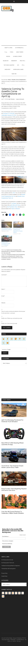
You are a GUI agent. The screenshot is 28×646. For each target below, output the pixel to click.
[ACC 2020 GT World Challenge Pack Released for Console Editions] (18, 225)
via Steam (13, 203)
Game (13, 208)
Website (3, 302)
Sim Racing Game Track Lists (7, 562)
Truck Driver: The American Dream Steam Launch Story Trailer (12, 466)
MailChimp (10, 543)
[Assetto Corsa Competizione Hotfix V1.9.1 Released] (6, 239)
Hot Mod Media (8, 638)
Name (3, 289)
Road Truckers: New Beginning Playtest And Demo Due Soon (14, 489)
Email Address (5, 536)
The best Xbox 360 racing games (8, 568)
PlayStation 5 (19, 251)
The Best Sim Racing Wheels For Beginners (10, 565)
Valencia (8, 259)
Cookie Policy (4, 576)
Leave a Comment (20, 99)
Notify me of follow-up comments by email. (11, 318)
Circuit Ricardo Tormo (15, 257)
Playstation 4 (13, 251)
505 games (9, 254)
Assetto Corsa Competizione (13, 250)
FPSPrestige (12, 639)
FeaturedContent (5, 251)
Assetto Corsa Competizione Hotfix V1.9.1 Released (5, 244)
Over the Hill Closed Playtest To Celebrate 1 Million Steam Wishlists (12, 512)
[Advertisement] (14, 29)
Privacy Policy (4, 573)
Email (3, 296)
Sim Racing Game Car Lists (7, 559)
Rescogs (19, 641)
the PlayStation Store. (12, 207)
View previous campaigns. (7, 540)
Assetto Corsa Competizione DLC (8, 256)
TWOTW (24, 638)
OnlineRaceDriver (14, 9)
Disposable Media (6, 639)
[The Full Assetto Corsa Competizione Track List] (6, 225)
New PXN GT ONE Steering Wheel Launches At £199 (12, 443)
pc (9, 251)
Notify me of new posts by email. (9, 323)
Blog (20, 250)
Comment (4, 274)
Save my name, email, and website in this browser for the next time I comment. (13, 312)
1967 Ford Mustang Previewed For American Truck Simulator (12, 420)
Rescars (14, 641)
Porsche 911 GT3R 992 (8, 113)
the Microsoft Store (15, 205)
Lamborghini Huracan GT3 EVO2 (8, 115)
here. (14, 192)
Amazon (18, 208)
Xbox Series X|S (7, 253)
